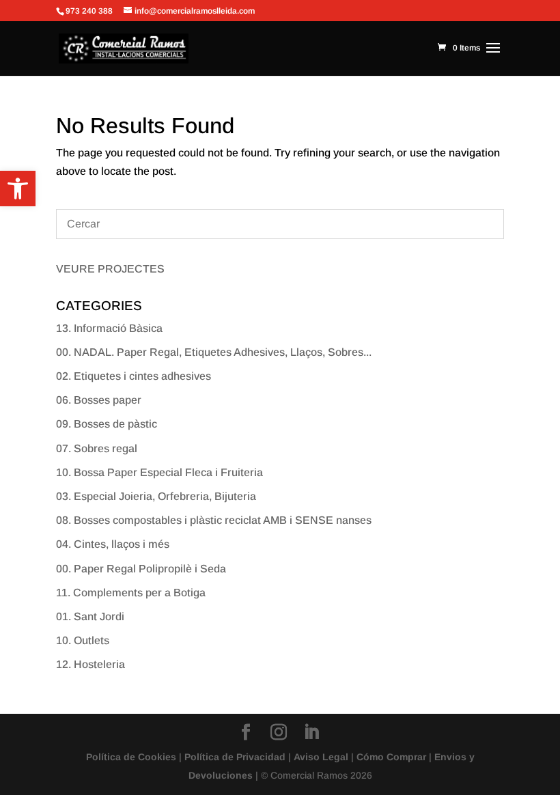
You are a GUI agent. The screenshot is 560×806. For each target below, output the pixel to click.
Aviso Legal (321, 756)
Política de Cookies (131, 756)
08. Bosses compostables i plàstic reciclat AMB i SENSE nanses (214, 520)
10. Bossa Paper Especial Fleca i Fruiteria (159, 472)
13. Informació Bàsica (109, 328)
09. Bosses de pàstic (106, 424)
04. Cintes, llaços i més (112, 544)
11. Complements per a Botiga (131, 592)
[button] (18, 188)
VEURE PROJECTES (110, 269)
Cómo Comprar (391, 756)
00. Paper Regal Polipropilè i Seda (141, 568)
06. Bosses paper (98, 400)
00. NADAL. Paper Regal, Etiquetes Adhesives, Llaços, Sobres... (214, 352)
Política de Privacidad (234, 756)
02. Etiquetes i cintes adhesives (133, 376)
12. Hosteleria (90, 664)
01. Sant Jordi (90, 616)
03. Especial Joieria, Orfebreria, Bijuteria (156, 496)
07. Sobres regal (96, 448)
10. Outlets (82, 640)
